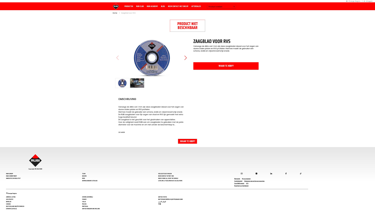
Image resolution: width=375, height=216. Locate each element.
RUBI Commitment (11, 176)
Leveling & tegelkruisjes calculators (170, 181)
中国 (159, 204)
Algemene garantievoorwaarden (254, 181)
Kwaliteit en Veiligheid (241, 186)
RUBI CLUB (140, 6)
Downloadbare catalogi (89, 181)
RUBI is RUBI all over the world (168, 178)
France (84, 199)
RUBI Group (9, 174)
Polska (84, 204)
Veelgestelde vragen (165, 174)
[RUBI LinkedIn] (271, 174)
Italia (84, 201)
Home (115, 13)
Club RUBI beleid (239, 183)
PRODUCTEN (128, 6)
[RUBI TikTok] (301, 174)
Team (83, 174)
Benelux (8, 201)
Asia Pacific (9, 199)
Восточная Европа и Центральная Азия (170, 199)
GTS (247, 183)
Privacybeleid (246, 179)
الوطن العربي (162, 201)
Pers (83, 178)
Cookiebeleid (238, 181)
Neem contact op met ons (166, 176)
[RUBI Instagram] (256, 174)
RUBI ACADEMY (152, 6)
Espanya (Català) (11, 209)
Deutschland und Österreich (15, 206)
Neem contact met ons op (178, 6)
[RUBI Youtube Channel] (242, 174)
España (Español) (87, 197)
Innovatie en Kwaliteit (13, 178)
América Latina (11, 197)
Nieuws (84, 176)
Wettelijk (237, 179)
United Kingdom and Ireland (91, 209)
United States (162, 197)
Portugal (85, 206)
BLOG (163, 6)
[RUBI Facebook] (286, 174)
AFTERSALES (196, 6)
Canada (8, 204)
